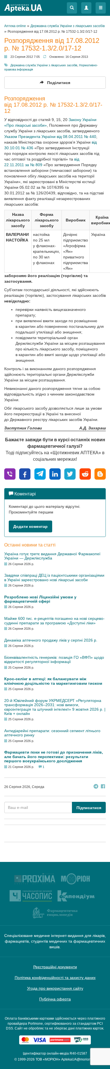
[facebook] (24, 473)
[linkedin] (55, 473)
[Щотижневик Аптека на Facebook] (103, 787)
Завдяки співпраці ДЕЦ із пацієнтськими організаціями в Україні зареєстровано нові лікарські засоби (54, 577)
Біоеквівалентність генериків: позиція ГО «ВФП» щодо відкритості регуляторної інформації (54, 659)
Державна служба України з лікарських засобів (43, 65)
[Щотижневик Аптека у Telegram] (96, 787)
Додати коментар (30, 526)
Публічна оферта (55, 999)
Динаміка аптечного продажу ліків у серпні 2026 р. (50, 640)
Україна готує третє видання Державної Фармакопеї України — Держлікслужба (52, 556)
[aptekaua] (100, 473)
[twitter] (70, 473)
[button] (72, 8)
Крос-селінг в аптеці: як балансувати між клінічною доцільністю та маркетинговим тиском (53, 681)
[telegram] (40, 473)
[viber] (10, 473)
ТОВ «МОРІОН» (48, 1059)
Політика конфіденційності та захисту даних (55, 977)
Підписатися (88, 807)
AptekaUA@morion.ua (78, 1059)
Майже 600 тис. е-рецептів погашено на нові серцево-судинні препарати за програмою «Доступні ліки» (54, 620)
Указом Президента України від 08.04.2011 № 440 (50, 136)
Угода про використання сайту (55, 988)
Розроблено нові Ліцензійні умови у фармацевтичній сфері (40, 599)
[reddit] (85, 473)
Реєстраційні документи (55, 967)
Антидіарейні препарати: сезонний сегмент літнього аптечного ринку (52, 732)
